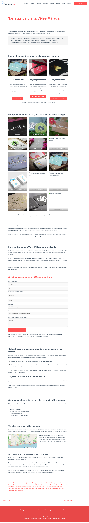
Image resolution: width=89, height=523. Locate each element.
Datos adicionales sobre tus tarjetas (18, 317)
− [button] (10, 438)
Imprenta (26, 3)
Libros (32, 3)
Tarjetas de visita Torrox (59, 483)
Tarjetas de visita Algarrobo (32, 483)
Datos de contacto (13, 281)
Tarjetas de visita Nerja (34, 484)
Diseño (52, 3)
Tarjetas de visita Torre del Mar (16, 483)
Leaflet (25, 447)
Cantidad (10, 304)
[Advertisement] (38, 26)
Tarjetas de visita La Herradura (23, 486)
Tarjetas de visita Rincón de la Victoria (18, 484)
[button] (80, 3)
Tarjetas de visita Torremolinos (36, 488)
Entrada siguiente (69, 500)
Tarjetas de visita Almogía (21, 488)
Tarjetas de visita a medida (32, 510)
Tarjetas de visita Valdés (46, 483)
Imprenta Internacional (55, 510)
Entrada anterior (6, 500)
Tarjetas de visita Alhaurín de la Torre (54, 488)
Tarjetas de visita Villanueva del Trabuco (42, 486)
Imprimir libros (44, 510)
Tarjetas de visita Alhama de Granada (51, 484)
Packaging (45, 3)
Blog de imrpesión (60, 3)
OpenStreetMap (34, 447)
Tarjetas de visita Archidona (15, 490)
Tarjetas (38, 3)
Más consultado (66, 510)
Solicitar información (17, 330)
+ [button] (10, 436)
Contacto (69, 3)
